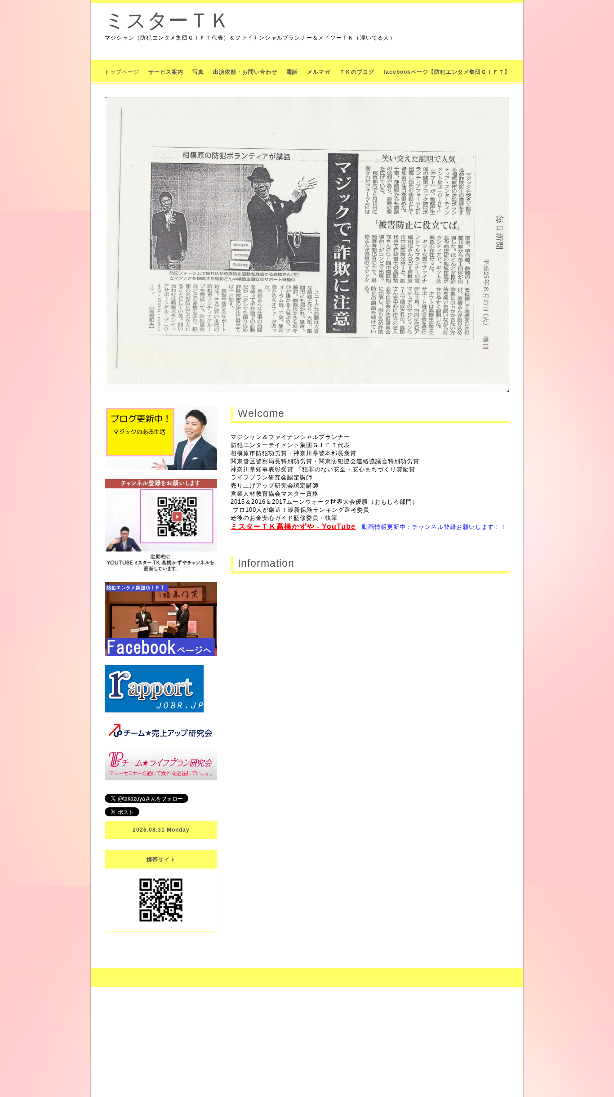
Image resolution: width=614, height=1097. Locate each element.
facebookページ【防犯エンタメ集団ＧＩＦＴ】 (446, 72)
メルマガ (318, 72)
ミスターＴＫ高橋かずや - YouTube (293, 526)
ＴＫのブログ (356, 72)
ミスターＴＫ (167, 20)
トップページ (121, 72)
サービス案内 (165, 72)
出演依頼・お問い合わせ (245, 72)
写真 (198, 72)
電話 (292, 72)
